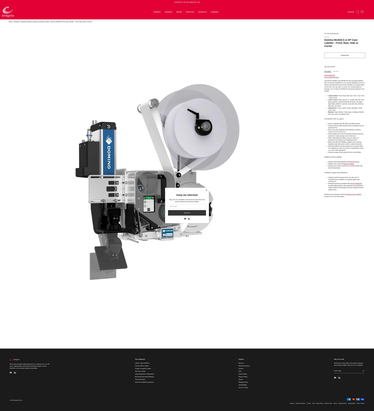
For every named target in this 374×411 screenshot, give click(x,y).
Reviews (335, 71)
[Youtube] (185, 218)
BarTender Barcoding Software (144, 376)
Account (351, 12)
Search (241, 379)
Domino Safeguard (356, 183)
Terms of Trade (243, 387)
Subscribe (187, 213)
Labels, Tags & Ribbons (142, 363)
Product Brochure (329, 75)
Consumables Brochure (331, 77)
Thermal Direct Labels (142, 366)
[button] (329, 66)
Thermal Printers (140, 379)
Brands (179, 12)
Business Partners (244, 366)
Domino (326, 37)
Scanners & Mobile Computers (144, 382)
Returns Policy (243, 376)
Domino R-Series (349, 164)
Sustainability (243, 385)
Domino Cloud (354, 161)
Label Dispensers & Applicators (144, 374)
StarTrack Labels (140, 371)
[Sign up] (363, 371)
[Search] (357, 12)
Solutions (157, 12)
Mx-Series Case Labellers (353, 194)
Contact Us (202, 12)
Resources (190, 12)
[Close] (206, 190)
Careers (241, 368)
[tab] (328, 71)
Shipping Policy (243, 382)
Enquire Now (345, 55)
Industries (168, 12)
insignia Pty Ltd (18, 400)
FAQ (240, 371)
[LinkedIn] (189, 218)
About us (241, 363)
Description (327, 71)
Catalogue (214, 12)
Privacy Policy (243, 374)
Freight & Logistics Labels (143, 368)
